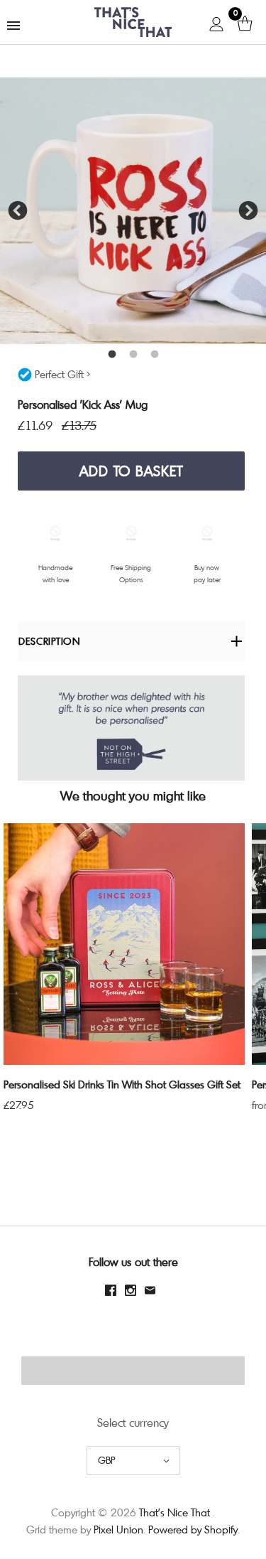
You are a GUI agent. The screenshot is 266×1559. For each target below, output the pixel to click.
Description (49, 641)
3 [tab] (155, 355)
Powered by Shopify (193, 1529)
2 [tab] (133, 355)
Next (248, 211)
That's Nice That (174, 1512)
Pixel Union (118, 1529)
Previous (17, 211)
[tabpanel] (133, 210)
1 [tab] (112, 355)
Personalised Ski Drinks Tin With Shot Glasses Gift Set (122, 1084)
